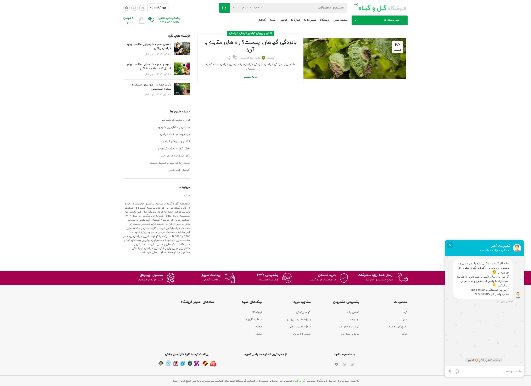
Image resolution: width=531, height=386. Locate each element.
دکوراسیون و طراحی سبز (175, 156)
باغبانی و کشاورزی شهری (174, 127)
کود (405, 312)
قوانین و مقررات (349, 327)
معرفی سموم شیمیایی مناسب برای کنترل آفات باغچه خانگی (149, 67)
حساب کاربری (253, 319)
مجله (259, 327)
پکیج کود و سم (398, 327)
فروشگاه (257, 312)
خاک (405, 334)
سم (405, 319)
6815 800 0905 (169, 22)
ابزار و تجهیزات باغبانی (176, 120)
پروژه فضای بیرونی (299, 319)
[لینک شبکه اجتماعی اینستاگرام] (142, 8)
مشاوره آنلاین (302, 334)
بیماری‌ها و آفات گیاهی (175, 134)
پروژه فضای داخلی (300, 327)
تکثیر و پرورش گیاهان (260, 33)
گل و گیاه (299, 381)
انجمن (258, 334)
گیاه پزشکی (303, 312)
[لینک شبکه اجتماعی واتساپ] (134, 8)
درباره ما (354, 319)
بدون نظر (150, 54)
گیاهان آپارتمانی (238, 33)
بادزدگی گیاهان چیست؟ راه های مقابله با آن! (250, 46)
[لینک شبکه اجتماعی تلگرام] (126, 8)
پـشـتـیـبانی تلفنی (169, 18)
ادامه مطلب (250, 77)
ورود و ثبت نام (350, 334)
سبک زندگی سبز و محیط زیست (170, 163)
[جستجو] (224, 8)
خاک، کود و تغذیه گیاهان (174, 149)
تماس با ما (352, 312)
